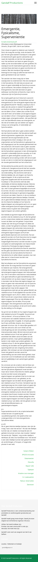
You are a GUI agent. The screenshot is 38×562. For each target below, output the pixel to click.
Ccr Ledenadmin (28, 477)
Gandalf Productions (12, 3)
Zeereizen (30, 485)
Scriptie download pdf (9, 42)
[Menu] (35, 3)
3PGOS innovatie (28, 455)
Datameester (29, 458)
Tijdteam (31, 470)
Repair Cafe (30, 466)
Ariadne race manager (26, 473)
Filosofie (31, 462)
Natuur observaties (27, 481)
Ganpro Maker (29, 451)
